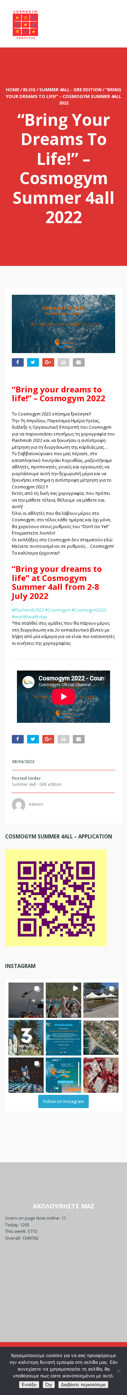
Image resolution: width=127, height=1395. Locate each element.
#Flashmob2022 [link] (28, 610)
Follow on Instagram (63, 1101)
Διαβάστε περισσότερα (83, 1384)
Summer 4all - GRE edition (70, 89)
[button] (26, 1000)
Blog (29, 89)
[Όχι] (118, 1371)
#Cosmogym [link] (57, 610)
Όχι (48, 1384)
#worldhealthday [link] (29, 617)
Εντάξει (29, 1384)
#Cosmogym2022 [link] (88, 610)
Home (12, 89)
